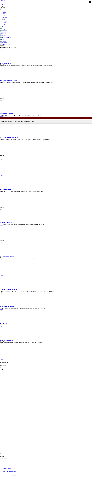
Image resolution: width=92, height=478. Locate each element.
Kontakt (3, 3)
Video (2, 26)
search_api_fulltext (2, 7)
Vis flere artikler (3, 360)
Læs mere (1, 99)
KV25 (4, 15)
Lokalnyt (4, 11)
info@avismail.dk (14, 475)
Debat (2, 18)
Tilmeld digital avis (4, 5)
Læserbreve (4, 12)
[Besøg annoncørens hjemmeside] (46, 29)
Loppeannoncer (5, 20)
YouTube (8, 363)
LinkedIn (6, 363)
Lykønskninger (5, 21)
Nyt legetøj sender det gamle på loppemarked (6, 468)
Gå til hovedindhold (2, 0)
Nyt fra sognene (5, 17)
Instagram (4, 363)
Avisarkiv (3, 4)
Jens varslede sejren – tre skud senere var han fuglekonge (7, 465)
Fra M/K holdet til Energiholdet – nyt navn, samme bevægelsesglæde (9, 471)
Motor (4, 13)
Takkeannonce (4, 22)
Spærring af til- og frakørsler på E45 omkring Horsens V (7, 462)
